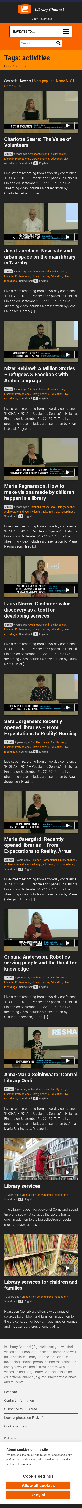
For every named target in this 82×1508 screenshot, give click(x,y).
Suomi (35, 19)
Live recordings (65, 511)
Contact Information (19, 1401)
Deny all (38, 1495)
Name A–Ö (64, 81)
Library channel (40, 158)
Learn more (25, 1464)
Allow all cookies (38, 1485)
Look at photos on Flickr (22, 1418)
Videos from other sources (37, 1194)
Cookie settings (38, 1476)
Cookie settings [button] (15, 1426)
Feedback (11, 1392)
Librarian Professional (17, 158)
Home (8, 66)
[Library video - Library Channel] (24, 8)
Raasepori (60, 1194)
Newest (25, 81)
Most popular (43, 81)
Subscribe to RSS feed (20, 1409)
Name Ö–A (12, 86)
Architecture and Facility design (47, 153)
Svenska (46, 19)
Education (56, 158)
